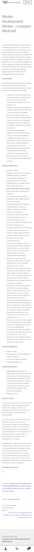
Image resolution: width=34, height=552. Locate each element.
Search (17, 549)
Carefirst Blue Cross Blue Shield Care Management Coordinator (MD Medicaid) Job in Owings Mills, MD (17, 514)
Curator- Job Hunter (14, 499)
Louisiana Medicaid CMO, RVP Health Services (9, 507)
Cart (26, 547)
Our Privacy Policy (8, 539)
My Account (5, 549)
